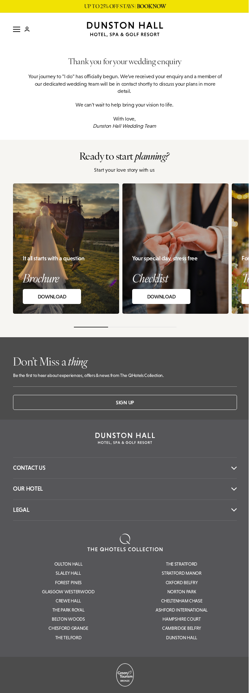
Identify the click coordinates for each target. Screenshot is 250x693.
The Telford (68, 637)
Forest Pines (68, 582)
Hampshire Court (181, 619)
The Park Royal (68, 610)
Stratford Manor (181, 573)
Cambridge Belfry (181, 628)
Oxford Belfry (182, 582)
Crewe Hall (68, 600)
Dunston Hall (181, 637)
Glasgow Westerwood (68, 591)
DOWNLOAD (52, 296)
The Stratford (181, 564)
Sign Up (125, 402)
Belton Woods (68, 619)
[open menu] (16, 29)
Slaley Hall (68, 573)
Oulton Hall (68, 564)
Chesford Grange (68, 628)
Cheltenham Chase (181, 600)
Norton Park (181, 591)
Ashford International (182, 610)
